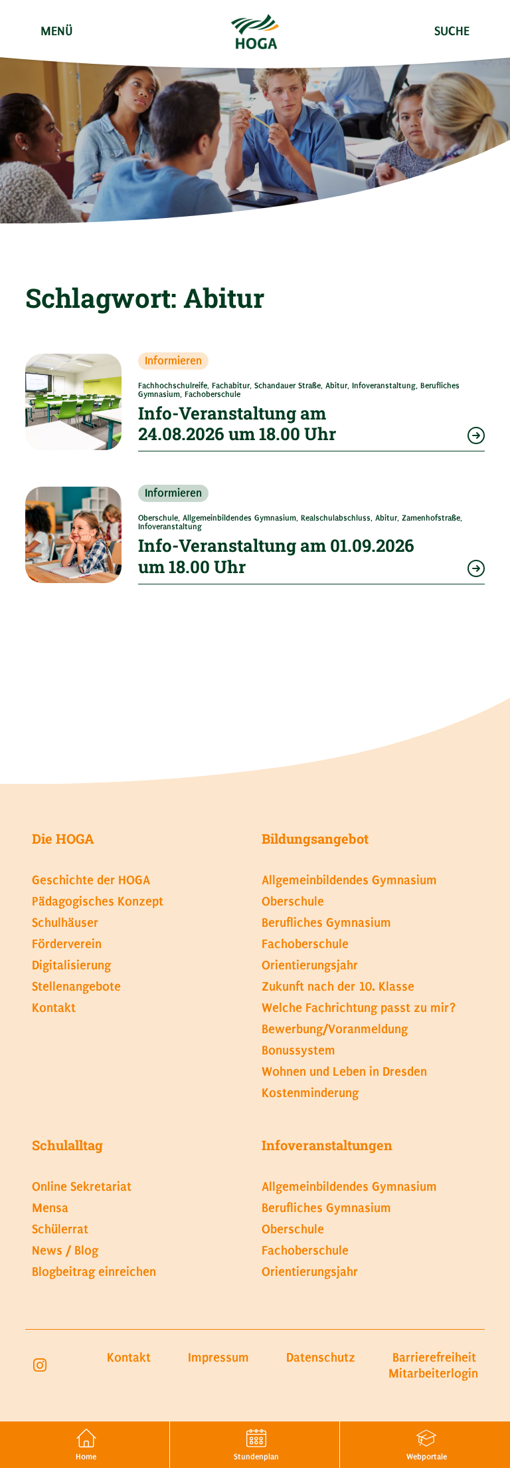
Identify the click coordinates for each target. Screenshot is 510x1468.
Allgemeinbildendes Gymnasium (239, 518)
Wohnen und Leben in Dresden (344, 1071)
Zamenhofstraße (431, 518)
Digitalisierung (71, 965)
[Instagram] (39, 1365)
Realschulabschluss (336, 518)
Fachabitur (231, 385)
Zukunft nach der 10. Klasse (338, 986)
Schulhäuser (65, 922)
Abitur (336, 385)
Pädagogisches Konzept (97, 901)
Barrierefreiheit (434, 1357)
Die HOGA (63, 838)
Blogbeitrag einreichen (94, 1271)
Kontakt (54, 1007)
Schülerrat (60, 1229)
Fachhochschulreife (172, 385)
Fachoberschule (212, 394)
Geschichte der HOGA (91, 880)
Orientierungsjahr (310, 965)
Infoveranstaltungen (327, 1145)
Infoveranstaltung (384, 385)
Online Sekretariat (81, 1186)
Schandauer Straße (287, 385)
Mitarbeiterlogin (433, 1373)
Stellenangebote (76, 986)
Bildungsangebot (315, 838)
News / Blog (65, 1250)
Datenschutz (320, 1357)
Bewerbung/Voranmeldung (335, 1029)
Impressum (218, 1357)
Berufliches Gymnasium (326, 922)
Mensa (50, 1207)
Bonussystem (298, 1050)
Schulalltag (67, 1145)
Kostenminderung (310, 1092)
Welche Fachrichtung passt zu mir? (359, 1007)
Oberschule (158, 518)
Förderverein (67, 943)
